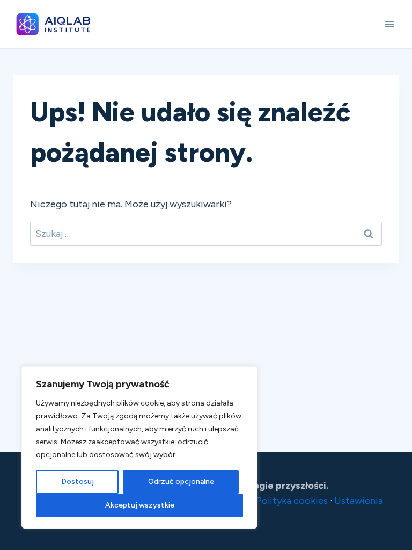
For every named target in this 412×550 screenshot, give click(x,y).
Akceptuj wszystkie (139, 505)
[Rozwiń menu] (389, 24)
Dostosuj (77, 481)
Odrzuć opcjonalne (181, 481)
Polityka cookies (292, 500)
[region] (139, 447)
